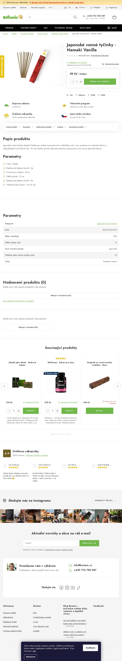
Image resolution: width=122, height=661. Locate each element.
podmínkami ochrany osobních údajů (59, 550)
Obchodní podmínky (10, 626)
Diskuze (60, 127)
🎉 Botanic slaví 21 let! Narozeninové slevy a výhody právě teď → (57, 2)
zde (34, 651)
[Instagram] (67, 588)
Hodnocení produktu (44, 127)
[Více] (112, 27)
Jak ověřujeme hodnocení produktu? (18, 301)
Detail (99, 411)
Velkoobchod (8, 617)
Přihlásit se (89, 543)
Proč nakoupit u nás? (41, 626)
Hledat (75, 17)
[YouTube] (73, 588)
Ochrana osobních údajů (12, 631)
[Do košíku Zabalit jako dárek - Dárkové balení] (31, 411)
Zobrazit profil (104, 500)
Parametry (26, 127)
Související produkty (76, 127)
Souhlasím (90, 647)
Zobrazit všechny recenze (37, 455)
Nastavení (30, 656)
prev (4, 386)
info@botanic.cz (83, 565)
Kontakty (36, 631)
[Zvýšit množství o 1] (81, 82)
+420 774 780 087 (95, 16)
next (117, 386)
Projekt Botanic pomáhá (42, 617)
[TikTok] (78, 588)
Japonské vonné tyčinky (107, 223)
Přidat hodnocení (61, 295)
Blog (35, 613)
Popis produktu (11, 127)
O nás (35, 622)
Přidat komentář (28, 327)
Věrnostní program (38, 7)
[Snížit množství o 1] (73, 82)
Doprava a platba (9, 7)
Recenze (23, 7)
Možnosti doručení (112, 64)
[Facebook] (61, 588)
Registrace (113, 7)
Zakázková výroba (10, 622)
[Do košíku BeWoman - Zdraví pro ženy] (69, 411)
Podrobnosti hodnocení (100, 55)
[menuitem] (10, 27)
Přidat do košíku (100, 81)
